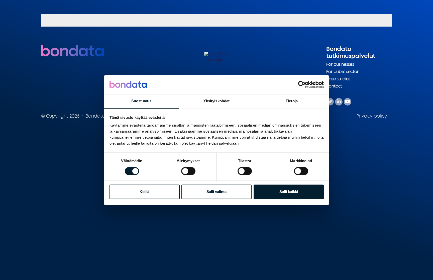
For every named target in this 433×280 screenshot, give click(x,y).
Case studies (338, 78)
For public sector (342, 71)
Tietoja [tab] (292, 101)
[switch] (188, 171)
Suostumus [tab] (141, 101)
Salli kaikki (288, 192)
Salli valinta (216, 192)
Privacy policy (372, 116)
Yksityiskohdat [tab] (216, 101)
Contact (334, 85)
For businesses (340, 64)
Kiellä (144, 192)
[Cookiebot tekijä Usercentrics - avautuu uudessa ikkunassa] (302, 84)
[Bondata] (72, 50)
